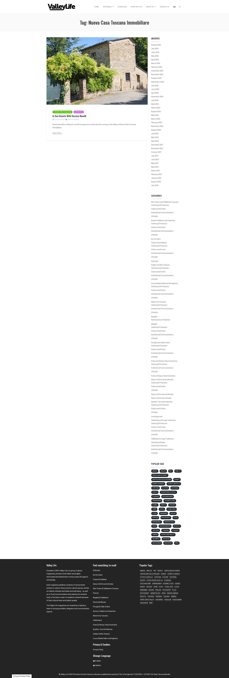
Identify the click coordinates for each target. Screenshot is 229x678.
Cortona (155, 488)
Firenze (96, 593)
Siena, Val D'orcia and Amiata (162, 380)
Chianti (177, 479)
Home (96, 7)
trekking (165, 530)
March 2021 (155, 171)
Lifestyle (78, 112)
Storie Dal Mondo (99, 602)
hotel (162, 509)
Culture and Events (158, 209)
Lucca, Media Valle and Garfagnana (164, 283)
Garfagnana (156, 500)
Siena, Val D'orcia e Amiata (161, 398)
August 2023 (156, 111)
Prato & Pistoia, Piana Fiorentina (105, 625)
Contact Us (164, 7)
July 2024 (155, 100)
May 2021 (155, 163)
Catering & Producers (159, 224)
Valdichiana (156, 543)
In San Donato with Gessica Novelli (69, 116)
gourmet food (170, 500)
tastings (155, 530)
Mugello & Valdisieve (100, 598)
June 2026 (155, 52)
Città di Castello (174, 483)
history (172, 505)
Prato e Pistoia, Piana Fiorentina (163, 376)
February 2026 (156, 67)
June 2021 (155, 159)
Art (170, 471)
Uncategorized (156, 417)
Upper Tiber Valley (167, 534)
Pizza (175, 517)
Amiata (154, 471)
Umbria (154, 534)
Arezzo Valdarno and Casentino (163, 220)
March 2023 (155, 119)
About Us (150, 7)
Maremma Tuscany (158, 302)
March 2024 (155, 108)
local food (172, 509)
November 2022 (157, 126)
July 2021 (155, 156)
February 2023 (156, 123)
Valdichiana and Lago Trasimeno (163, 420)
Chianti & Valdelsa (73, 119)
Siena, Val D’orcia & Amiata (103, 584)
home (154, 509)
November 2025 (157, 74)
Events (154, 492)
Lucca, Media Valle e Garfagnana (105, 638)
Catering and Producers (160, 205)
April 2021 (155, 167)
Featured (154, 261)
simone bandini (165, 526)
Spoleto (177, 526)
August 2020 (156, 182)
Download (122, 7)
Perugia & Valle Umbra (101, 607)
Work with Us (136, 7)
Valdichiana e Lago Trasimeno (162, 439)
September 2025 (157, 82)
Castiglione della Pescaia (161, 479)
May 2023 (155, 115)
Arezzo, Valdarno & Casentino (104, 611)
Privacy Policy (98, 650)
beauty (177, 471)
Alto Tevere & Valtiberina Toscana (105, 588)
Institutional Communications (162, 212)
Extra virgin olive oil (168, 492)
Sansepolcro (169, 522)
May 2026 (155, 56)
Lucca (154, 513)
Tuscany (175, 530)
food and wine (167, 496)
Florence (155, 496)
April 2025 (155, 93)
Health (163, 505)
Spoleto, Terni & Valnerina (102, 629)
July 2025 (155, 86)
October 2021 (156, 152)
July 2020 (155, 185)
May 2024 (155, 104)
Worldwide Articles (158, 442)
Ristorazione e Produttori (160, 320)
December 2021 (157, 145)
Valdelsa (166, 539)
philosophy (166, 517)
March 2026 (155, 63)
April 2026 (155, 60)
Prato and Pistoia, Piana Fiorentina (164, 361)
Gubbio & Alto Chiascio (101, 634)
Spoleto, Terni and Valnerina (161, 402)
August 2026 (156, 45)
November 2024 (157, 97)
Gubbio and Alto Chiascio (160, 265)
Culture (165, 488)
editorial (175, 488)
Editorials (107, 7)
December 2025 (157, 71)
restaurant (156, 522)
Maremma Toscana (100, 616)
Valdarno (155, 539)
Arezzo (163, 471)
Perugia (155, 517)
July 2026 (155, 49)
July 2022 (155, 134)
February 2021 (156, 174)
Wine (176, 543)
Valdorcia (168, 543)
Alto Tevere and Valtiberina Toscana (164, 202)
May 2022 (155, 137)
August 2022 (156, 130)
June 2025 (155, 89)
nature (173, 513)
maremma (163, 513)
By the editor (156, 239)
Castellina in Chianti (159, 475)
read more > (57, 133)
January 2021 (156, 178)
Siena (154, 526)
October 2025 (156, 78)
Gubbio (154, 505)
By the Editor (98, 575)
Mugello (154, 317)
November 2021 (157, 148)
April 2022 (155, 141)
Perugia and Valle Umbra (160, 343)
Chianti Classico (158, 483)
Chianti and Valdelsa (62, 112)
